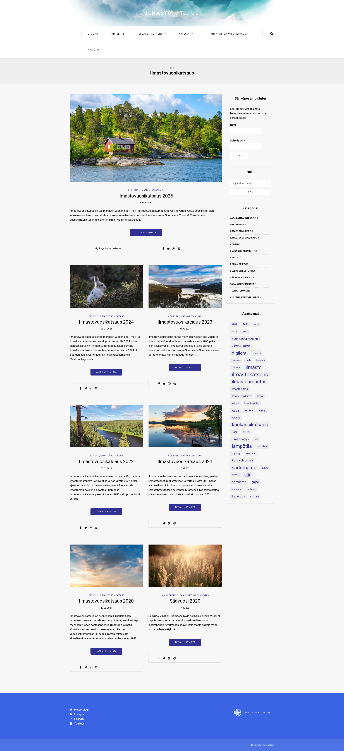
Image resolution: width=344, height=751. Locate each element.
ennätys (257, 353)
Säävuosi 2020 (185, 601)
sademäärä (244, 467)
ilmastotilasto (240, 389)
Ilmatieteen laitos (241, 396)
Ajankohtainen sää (173, 595)
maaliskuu (262, 446)
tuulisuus (238, 496)
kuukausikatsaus (250, 424)
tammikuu (237, 489)
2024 (244, 331)
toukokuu (251, 489)
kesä (236, 410)
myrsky (236, 453)
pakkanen (250, 453)
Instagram (79, 714)
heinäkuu (236, 360)
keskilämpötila (251, 403)
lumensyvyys (240, 439)
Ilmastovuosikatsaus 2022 (106, 461)
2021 (246, 324)
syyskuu (235, 475)
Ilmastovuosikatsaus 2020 (106, 601)
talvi (255, 482)
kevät (263, 410)
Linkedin (78, 719)
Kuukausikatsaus (240, 251)
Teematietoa (237, 291)
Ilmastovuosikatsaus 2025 (145, 196)
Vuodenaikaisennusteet (244, 297)
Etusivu (93, 34)
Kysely (234, 257)
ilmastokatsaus (250, 374)
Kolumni (235, 244)
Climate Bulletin (241, 346)
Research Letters (150, 34)
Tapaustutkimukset (242, 284)
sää (248, 475)
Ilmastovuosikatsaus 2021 (185, 461)
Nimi (233, 125)
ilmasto (254, 367)
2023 (234, 331)
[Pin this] (179, 248)
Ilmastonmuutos (240, 231)
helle (248, 360)
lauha (234, 432)
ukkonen (254, 496)
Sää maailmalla (240, 277)
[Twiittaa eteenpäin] (168, 248)
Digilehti (117, 34)
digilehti (239, 353)
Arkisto (93, 50)
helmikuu (261, 360)
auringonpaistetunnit (246, 339)
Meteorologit (81, 709)
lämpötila (242, 446)
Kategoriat (187, 34)
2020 (235, 324)
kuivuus (236, 417)
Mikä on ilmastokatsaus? (229, 34)
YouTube (79, 723)
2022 (256, 324)
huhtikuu (236, 367)
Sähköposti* (237, 140)
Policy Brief (237, 264)
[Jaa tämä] (163, 248)
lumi (256, 439)
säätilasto (239, 482)
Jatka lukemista (145, 233)
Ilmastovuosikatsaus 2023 (185, 322)
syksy (265, 467)
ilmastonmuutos (249, 381)
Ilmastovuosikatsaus (151, 190)
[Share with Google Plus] (173, 248)
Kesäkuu (249, 410)
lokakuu (246, 432)
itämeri (260, 396)
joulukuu (235, 403)
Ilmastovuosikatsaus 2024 (106, 322)
